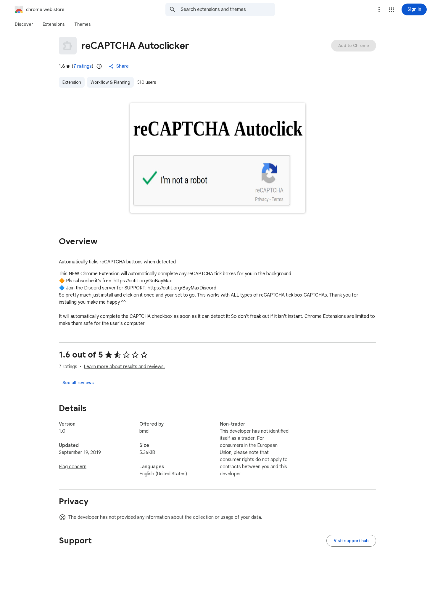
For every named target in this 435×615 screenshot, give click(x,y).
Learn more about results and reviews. (124, 367)
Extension (71, 82)
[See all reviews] (78, 383)
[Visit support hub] (351, 541)
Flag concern (72, 467)
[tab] (24, 24)
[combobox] (228, 9)
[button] (391, 10)
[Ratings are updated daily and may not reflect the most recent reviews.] (99, 66)
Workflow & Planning (110, 82)
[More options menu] (379, 9)
